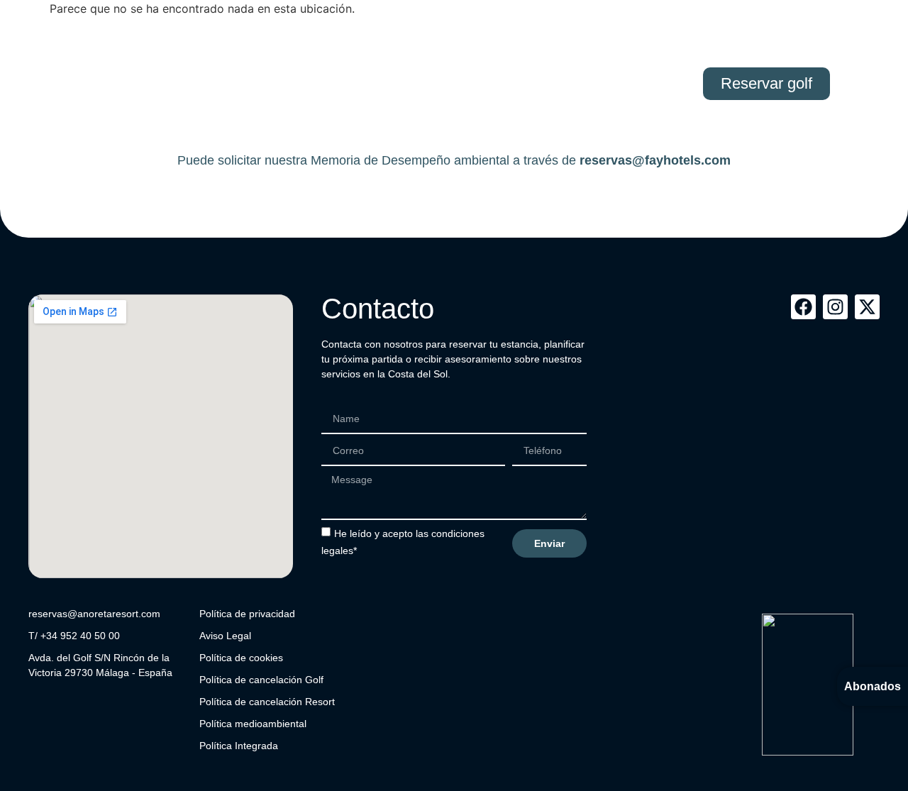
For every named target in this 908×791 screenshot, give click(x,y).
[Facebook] (803, 306)
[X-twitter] (867, 306)
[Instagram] (835, 306)
